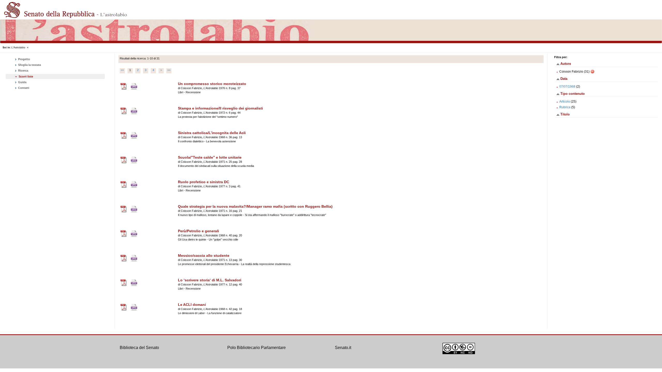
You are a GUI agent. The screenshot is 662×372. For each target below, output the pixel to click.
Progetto (23, 59)
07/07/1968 (567, 86)
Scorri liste (26, 76)
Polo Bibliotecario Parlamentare (256, 347)
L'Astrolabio (18, 47)
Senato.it (343, 347)
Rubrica (564, 107)
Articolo (564, 101)
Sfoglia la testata (29, 64)
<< (122, 70)
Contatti (23, 87)
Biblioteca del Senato (139, 347)
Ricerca (22, 70)
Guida (21, 82)
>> (168, 70)
